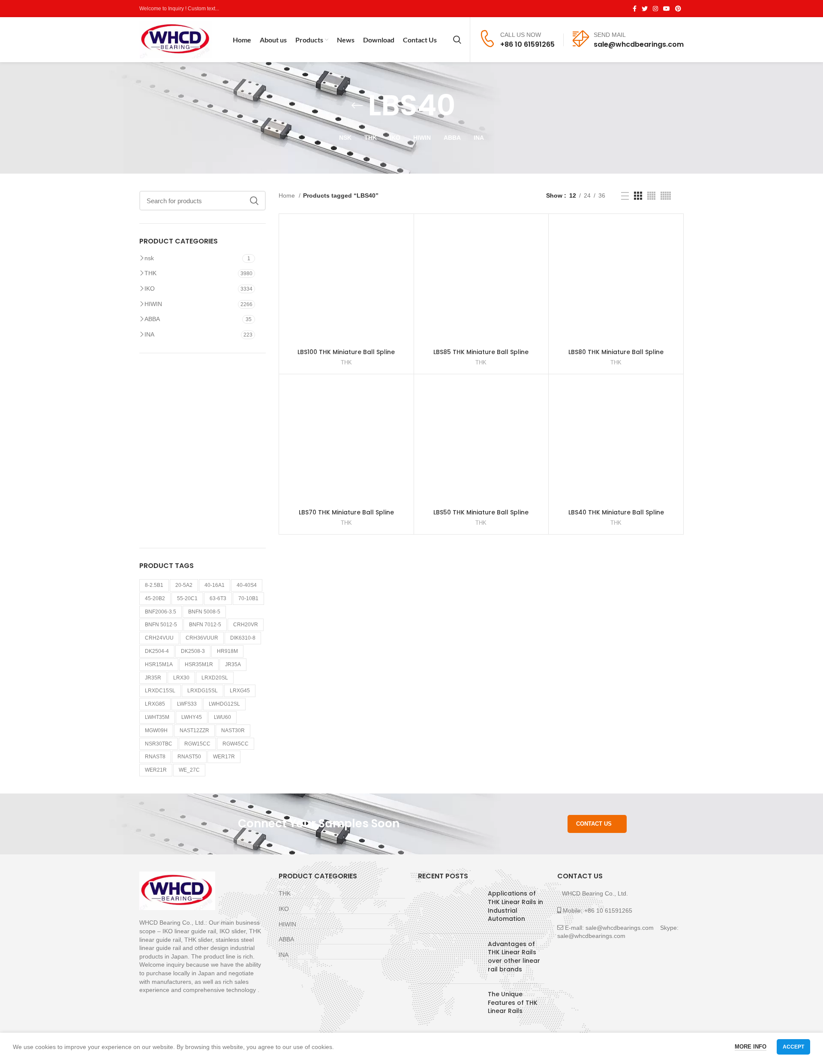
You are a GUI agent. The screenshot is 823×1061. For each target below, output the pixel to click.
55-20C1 (187, 598)
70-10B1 (248, 598)
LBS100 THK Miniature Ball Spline (346, 352)
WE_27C (189, 770)
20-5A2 (183, 585)
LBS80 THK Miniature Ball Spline (616, 352)
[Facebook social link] (634, 8)
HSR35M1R (199, 664)
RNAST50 (189, 757)
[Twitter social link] (644, 8)
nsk (149, 258)
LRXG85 (155, 704)
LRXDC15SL (160, 691)
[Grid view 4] (651, 196)
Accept (793, 1047)
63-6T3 (218, 598)
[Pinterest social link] (678, 8)
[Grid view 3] (638, 196)
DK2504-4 (157, 651)
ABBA (152, 319)
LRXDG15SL (202, 691)
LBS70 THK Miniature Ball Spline (346, 512)
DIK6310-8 (242, 638)
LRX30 (181, 678)
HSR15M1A (159, 664)
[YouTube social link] (667, 8)
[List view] (625, 196)
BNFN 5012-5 (161, 625)
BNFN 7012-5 (205, 625)
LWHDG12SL (224, 704)
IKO (149, 288)
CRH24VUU (159, 638)
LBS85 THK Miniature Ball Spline (481, 352)
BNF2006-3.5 (160, 612)
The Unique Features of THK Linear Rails (513, 1002)
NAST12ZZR (194, 730)
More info (750, 1046)
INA (149, 334)
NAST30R (233, 730)
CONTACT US (594, 824)
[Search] (457, 39)
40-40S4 (247, 585)
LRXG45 (240, 691)
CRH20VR (245, 625)
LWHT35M (157, 717)
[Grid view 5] (666, 196)
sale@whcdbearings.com (639, 44)
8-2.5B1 (154, 585)
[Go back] (357, 105)
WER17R (224, 757)
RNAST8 (155, 757)
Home (288, 195)
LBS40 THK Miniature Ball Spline (616, 512)
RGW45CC (235, 744)
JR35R (153, 678)
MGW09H (156, 730)
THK (150, 273)
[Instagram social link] (655, 8)
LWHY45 (191, 717)
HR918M (227, 651)
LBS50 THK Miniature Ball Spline (481, 512)
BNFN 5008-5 (204, 612)
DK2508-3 (193, 651)
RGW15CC (197, 744)
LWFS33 (187, 704)
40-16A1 (214, 585)
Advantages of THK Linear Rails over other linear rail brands (514, 957)
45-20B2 (155, 598)
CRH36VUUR (202, 638)
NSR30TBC (158, 744)
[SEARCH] (254, 200)
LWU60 (222, 717)
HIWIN (153, 304)
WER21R (156, 770)
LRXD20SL (214, 678)
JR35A (233, 664)
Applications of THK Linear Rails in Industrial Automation (515, 906)
